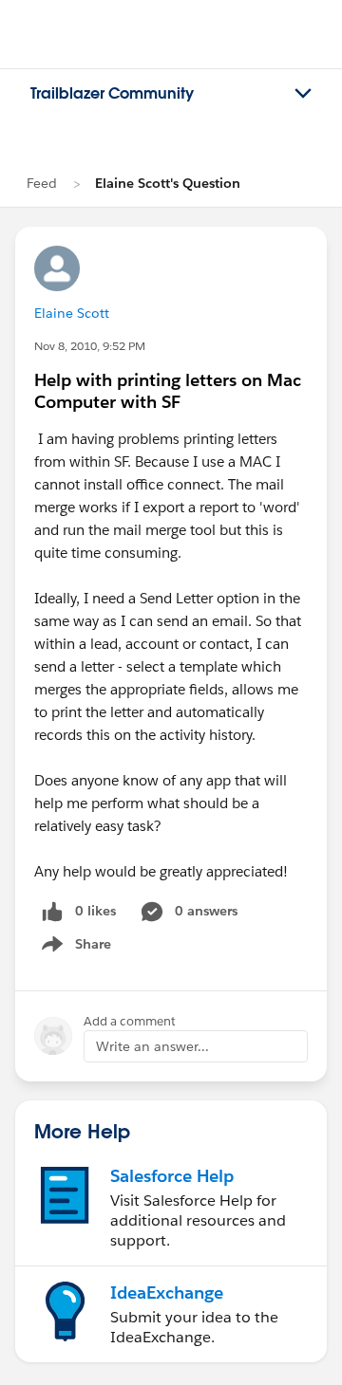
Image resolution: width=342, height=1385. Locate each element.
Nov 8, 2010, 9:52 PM (89, 346)
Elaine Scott (71, 313)
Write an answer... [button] (152, 1046)
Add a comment (130, 1021)
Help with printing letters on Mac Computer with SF (167, 391)
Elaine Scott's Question (167, 183)
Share (73, 947)
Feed (42, 183)
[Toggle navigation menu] (303, 94)
